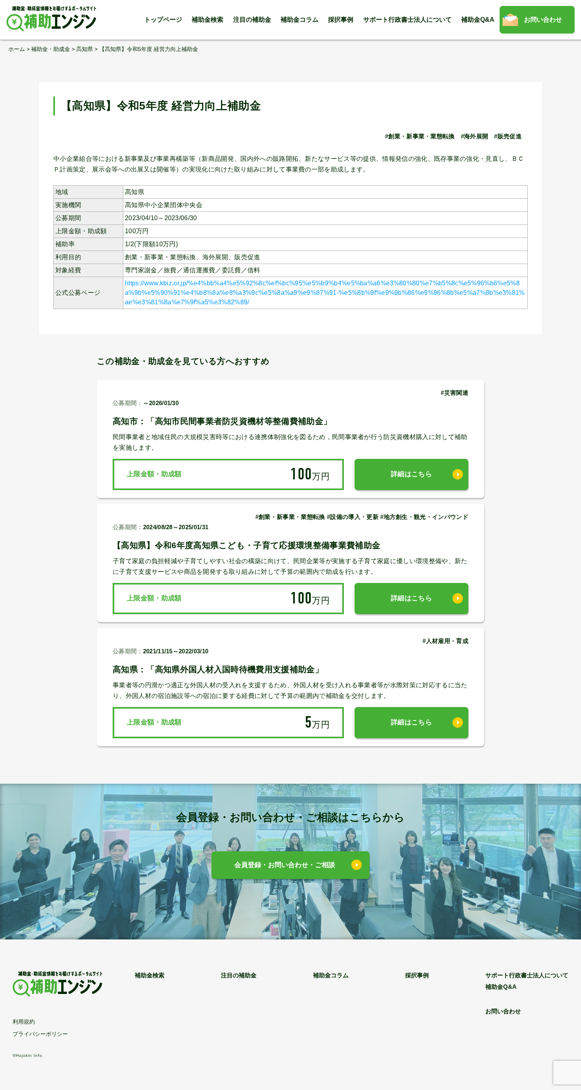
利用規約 (24, 1021)
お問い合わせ (543, 19)
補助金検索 (207, 19)
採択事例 (340, 19)
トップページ (163, 19)
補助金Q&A (477, 19)
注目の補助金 (252, 19)
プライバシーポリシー (40, 1034)
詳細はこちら (411, 474)
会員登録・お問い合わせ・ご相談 (284, 865)
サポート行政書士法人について (407, 19)
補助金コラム (300, 19)
